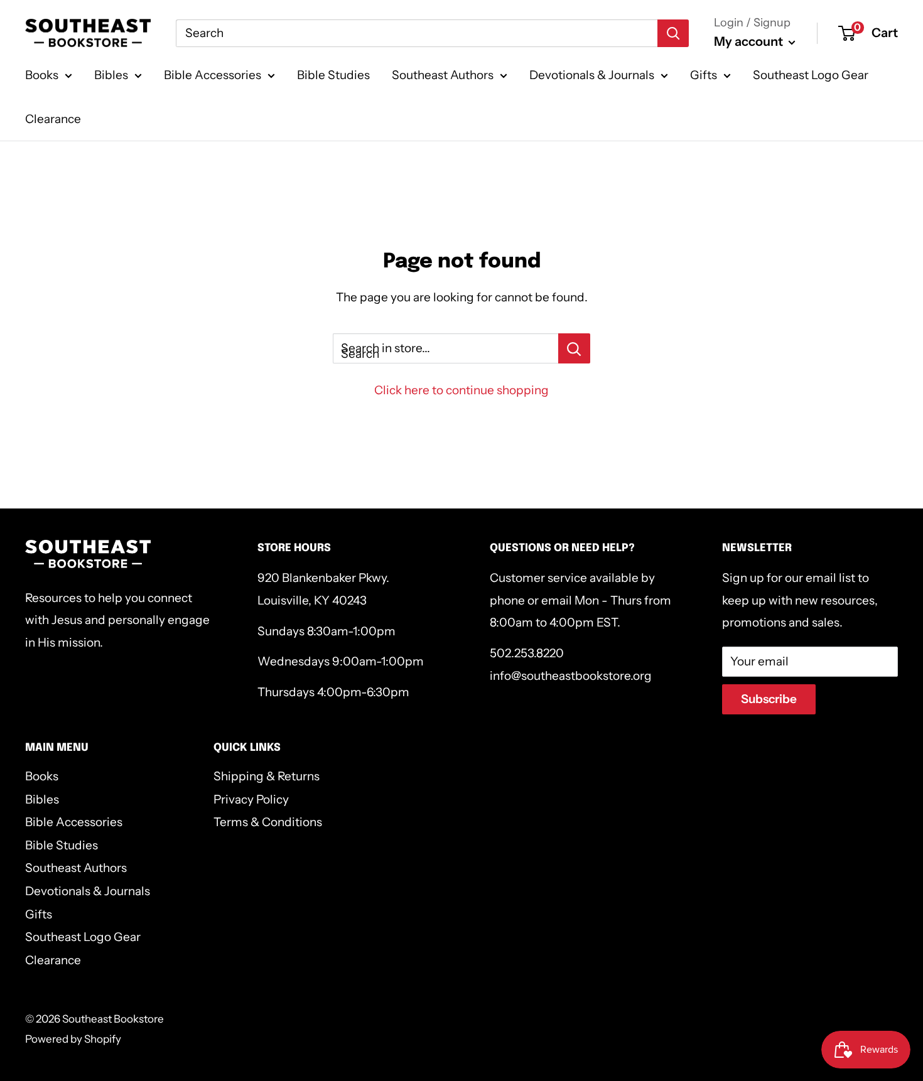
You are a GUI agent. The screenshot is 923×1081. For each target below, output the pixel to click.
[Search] (673, 33)
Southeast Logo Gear (810, 75)
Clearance (53, 119)
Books (41, 75)
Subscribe (769, 699)
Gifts (703, 75)
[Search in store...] (574, 348)
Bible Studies (333, 75)
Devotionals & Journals (591, 75)
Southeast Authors (443, 75)
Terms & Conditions (267, 822)
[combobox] (416, 33)
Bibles (111, 75)
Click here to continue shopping (461, 390)
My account (749, 41)
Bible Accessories (212, 75)
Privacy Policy (251, 799)
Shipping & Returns (266, 776)
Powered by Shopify (73, 1039)
